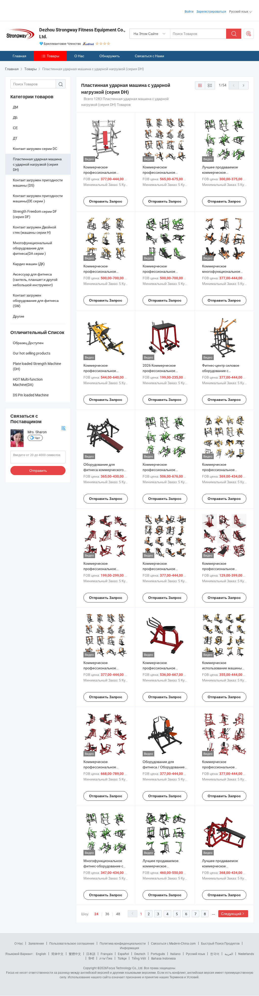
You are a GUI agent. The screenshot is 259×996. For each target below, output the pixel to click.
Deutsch (139, 954)
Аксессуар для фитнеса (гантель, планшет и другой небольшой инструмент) (35, 279)
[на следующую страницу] (243, 85)
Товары (53, 55)
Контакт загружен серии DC (35, 148)
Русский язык (195, 954)
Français (107, 954)
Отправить (38, 470)
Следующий (231, 913)
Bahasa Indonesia (163, 958)
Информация (129, 948)
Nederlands (246, 954)
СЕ (15, 127)
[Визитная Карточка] (63, 427)
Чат (37, 438)
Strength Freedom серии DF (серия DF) (35, 214)
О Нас (79, 55)
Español (123, 954)
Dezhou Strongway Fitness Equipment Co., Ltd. (82, 33)
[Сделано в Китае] (37, 10)
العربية (229, 954)
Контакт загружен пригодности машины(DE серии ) (38, 198)
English (41, 954)
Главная (19, 55)
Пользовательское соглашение (71, 943)
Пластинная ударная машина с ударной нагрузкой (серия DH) (37, 164)
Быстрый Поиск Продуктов (220, 943)
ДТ (15, 138)
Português (158, 954)
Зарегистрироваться (211, 11)
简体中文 (57, 954)
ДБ (15, 117)
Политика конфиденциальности (123, 943)
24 (96, 914)
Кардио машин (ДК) (29, 263)
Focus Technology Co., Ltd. (125, 968)
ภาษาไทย (105, 958)
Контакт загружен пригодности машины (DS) (38, 183)
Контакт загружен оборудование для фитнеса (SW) (36, 300)
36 (107, 913)
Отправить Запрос (105, 201)
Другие (18, 316)
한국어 (214, 954)
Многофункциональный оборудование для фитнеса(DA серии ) (32, 248)
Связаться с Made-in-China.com (173, 943)
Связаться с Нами (149, 55)
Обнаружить (109, 55)
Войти (189, 11)
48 (118, 913)
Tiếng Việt (139, 958)
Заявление (36, 943)
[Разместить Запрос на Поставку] (248, 34)
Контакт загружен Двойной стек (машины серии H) (34, 230)
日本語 (90, 954)
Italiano (175, 954)
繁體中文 (75, 954)
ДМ (15, 107)
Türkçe (122, 958)
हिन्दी (91, 958)
